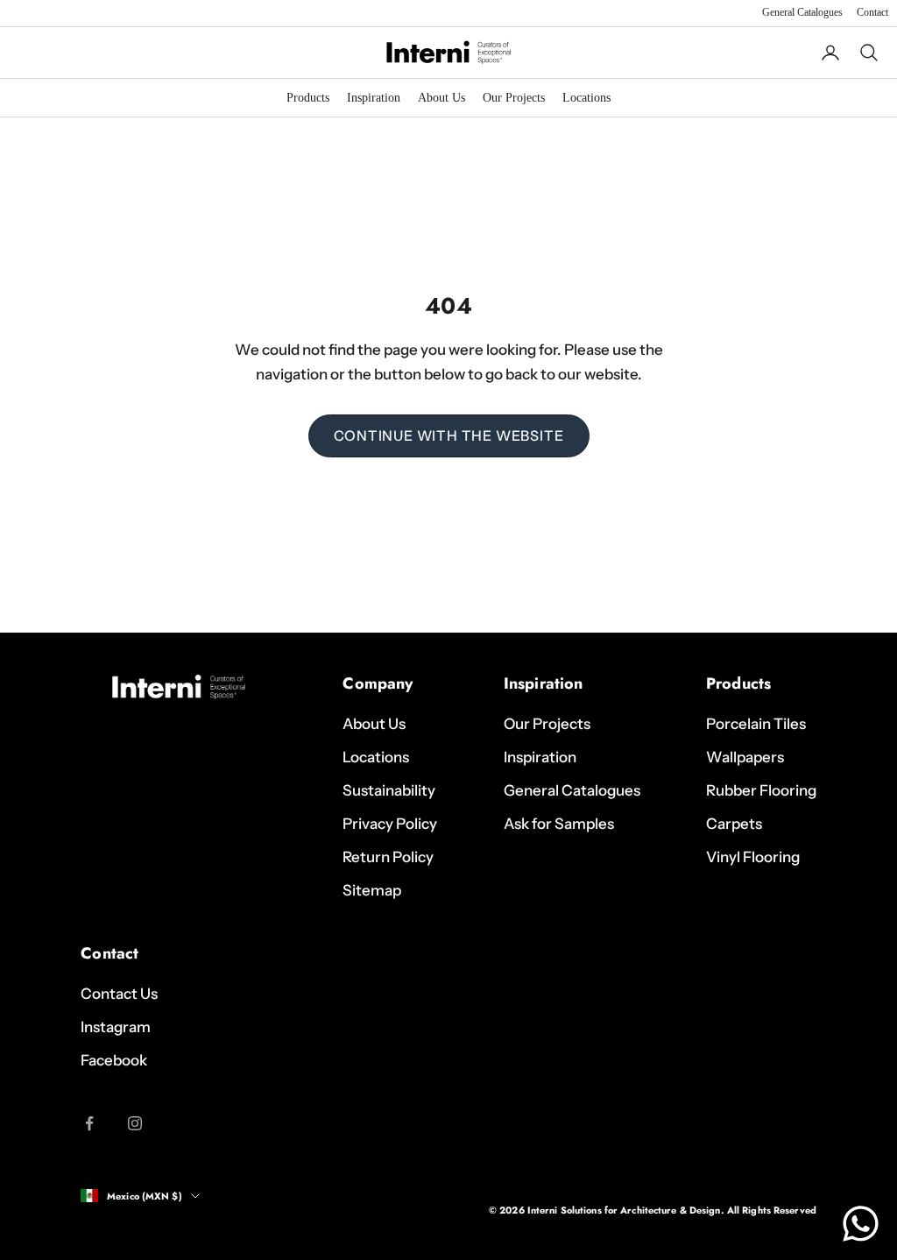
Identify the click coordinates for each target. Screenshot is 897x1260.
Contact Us (119, 993)
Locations (586, 97)
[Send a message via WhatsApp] (860, 1223)
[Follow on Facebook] (89, 1123)
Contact (872, 12)
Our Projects (514, 97)
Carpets (734, 823)
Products (307, 97)
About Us (441, 97)
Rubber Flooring (761, 790)
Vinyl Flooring (753, 857)
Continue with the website (449, 435)
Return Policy (388, 857)
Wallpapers (745, 757)
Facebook (114, 1060)
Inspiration (373, 97)
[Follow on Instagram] (135, 1123)
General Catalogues (802, 12)
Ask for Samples (559, 823)
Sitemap (372, 890)
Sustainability (389, 790)
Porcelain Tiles (756, 724)
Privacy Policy (390, 823)
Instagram (116, 1027)
